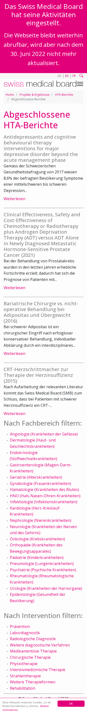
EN (67, 76)
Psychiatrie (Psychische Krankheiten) (43, 569)
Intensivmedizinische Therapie (37, 669)
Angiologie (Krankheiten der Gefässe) (44, 434)
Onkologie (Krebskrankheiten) (37, 539)
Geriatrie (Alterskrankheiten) (36, 477)
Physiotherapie (23, 663)
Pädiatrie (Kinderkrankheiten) (37, 557)
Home (10, 95)
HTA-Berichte (64, 95)
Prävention (20, 626)
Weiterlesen (14, 198)
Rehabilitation (22, 688)
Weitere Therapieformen (32, 682)
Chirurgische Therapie (30, 657)
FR (74, 76)
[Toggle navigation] (80, 84)
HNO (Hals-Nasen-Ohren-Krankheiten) (45, 495)
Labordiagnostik (25, 632)
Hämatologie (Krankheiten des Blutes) (44, 489)
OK (71, 703)
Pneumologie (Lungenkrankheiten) (42, 563)
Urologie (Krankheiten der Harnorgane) (46, 588)
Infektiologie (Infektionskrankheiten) (43, 501)
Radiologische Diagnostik (33, 638)
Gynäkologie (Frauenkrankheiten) (40, 483)
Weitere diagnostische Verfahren (40, 645)
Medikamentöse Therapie (33, 651)
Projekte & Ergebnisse (35, 95)
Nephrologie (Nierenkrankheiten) (40, 520)
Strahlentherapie (25, 676)
